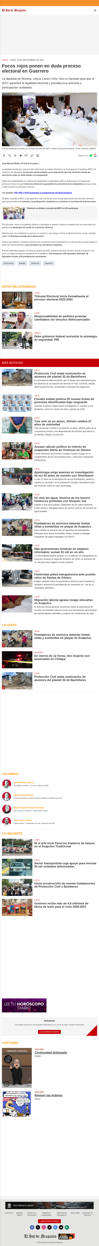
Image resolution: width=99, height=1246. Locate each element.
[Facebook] (4, 155)
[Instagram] (44, 1227)
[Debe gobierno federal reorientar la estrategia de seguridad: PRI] (17, 340)
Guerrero (49, 263)
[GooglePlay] (67, 1227)
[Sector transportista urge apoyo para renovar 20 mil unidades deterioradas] (17, 867)
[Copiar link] (32, 155)
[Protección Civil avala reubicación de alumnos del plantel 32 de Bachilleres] (17, 380)
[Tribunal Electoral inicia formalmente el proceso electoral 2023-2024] (17, 300)
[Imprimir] (38, 155)
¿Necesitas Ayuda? (49, 1221)
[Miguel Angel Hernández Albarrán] (7, 809)
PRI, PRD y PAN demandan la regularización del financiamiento (43, 193)
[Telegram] (20, 155)
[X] (10, 155)
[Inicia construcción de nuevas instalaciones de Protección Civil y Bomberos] (17, 887)
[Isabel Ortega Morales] (7, 796)
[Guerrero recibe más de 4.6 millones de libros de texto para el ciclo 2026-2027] (17, 907)
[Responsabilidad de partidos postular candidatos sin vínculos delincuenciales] (17, 320)
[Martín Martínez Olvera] (7, 784)
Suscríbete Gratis (49, 1032)
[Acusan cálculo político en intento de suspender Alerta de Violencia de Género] (17, 453)
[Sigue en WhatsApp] (91, 156)
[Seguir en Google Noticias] (95, 156)
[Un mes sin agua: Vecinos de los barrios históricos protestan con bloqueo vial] (17, 504)
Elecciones (8, 263)
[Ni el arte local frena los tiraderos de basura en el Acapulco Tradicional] (17, 847)
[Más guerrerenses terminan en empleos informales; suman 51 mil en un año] (17, 555)
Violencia (35, 263)
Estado (22, 263)
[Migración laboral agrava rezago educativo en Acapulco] (17, 606)
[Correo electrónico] (26, 155)
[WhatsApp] (15, 155)
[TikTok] (49, 1227)
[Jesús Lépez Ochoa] (7, 822)
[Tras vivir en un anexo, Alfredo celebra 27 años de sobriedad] (17, 428)
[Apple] (61, 1227)
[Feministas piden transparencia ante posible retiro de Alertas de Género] (17, 581)
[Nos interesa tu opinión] (49, 1205)
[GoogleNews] (55, 1227)
